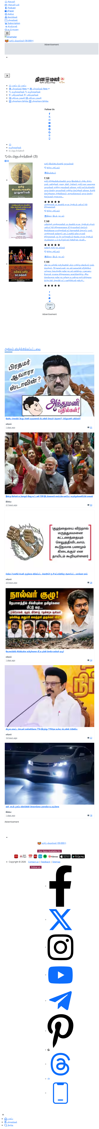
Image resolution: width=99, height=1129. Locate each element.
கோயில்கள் (12, 17)
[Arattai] (49, 1078)
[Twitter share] (49, 294)
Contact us (33, 861)
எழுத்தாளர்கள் (15, 147)
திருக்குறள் (12, 26)
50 (91, 505)
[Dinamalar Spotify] (45, 856)
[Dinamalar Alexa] (40, 856)
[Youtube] (49, 122)
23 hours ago (11, 582)
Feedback (45, 861)
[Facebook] (49, 113)
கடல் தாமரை (13, 29)
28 (91, 582)
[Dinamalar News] (49, 386)
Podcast (11, 7)
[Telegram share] (49, 301)
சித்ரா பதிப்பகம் (53, 167)
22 (91, 737)
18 (91, 815)
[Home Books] (10, 144)
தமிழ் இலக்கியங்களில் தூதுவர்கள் (59, 163)
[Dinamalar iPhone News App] (35, 856)
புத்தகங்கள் (12, 20)
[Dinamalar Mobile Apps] (60, 1092)
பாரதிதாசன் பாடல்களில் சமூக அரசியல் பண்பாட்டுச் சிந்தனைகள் (66, 205)
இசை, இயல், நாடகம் (55, 216)
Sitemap (56, 861)
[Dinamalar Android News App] (16, 856)
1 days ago (10, 427)
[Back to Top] (3, 1114)
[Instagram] (49, 119)
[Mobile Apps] (49, 138)
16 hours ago (11, 738)
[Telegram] (60, 1000)
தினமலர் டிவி (13, 4)
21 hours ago (11, 505)
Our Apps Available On (49, 851)
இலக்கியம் (51, 172)
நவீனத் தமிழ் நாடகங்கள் (54, 247)
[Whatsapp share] (49, 297)
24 (91, 660)
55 (91, 427)
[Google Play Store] (78, 856)
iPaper (10, 10)
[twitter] (60, 919)
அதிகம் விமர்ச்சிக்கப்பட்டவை (23, 349)
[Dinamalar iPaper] (23, 856)
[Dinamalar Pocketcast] (53, 856)
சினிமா (10, 14)
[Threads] (49, 135)
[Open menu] (7, 33)
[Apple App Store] (65, 856)
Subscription (13, 23)
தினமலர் (11, 1)
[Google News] (49, 132)
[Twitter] (49, 116)
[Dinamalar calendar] (30, 856)
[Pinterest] (49, 129)
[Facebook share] (49, 291)
